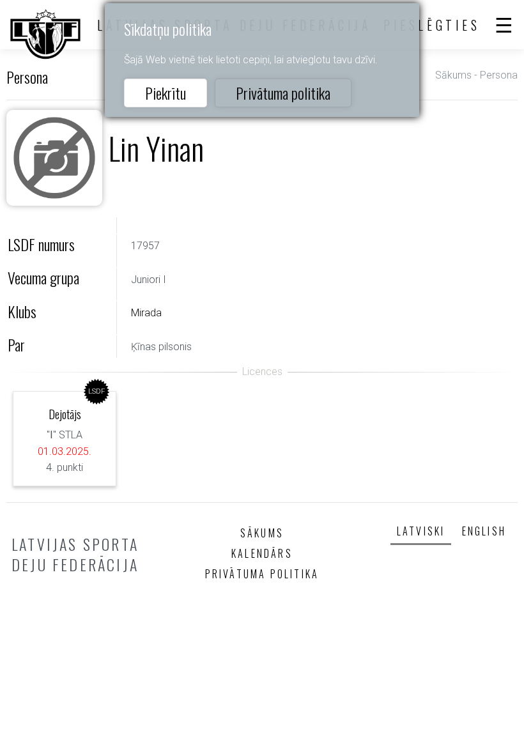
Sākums (453, 75)
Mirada (146, 313)
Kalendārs (262, 553)
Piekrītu (165, 92)
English (484, 531)
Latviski (421, 531)
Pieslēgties (432, 25)
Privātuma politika (283, 92)
